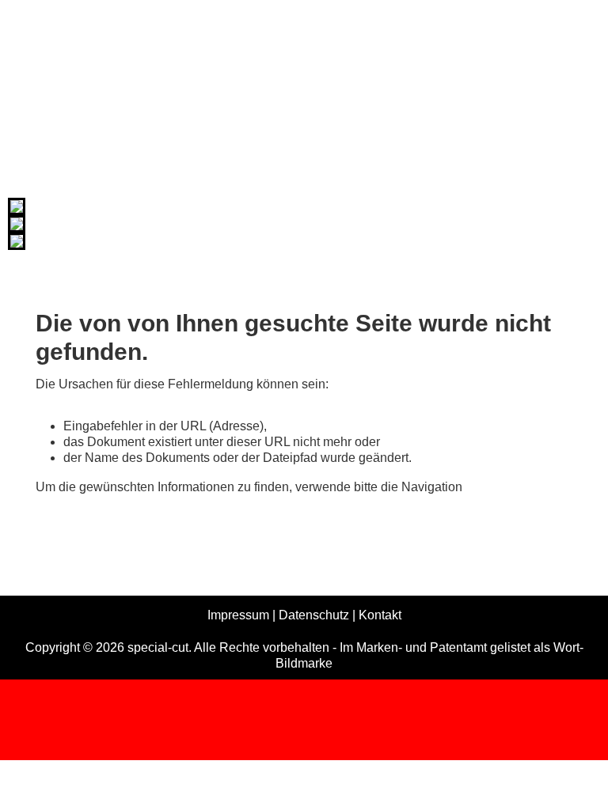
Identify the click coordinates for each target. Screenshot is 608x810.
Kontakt (380, 615)
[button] (572, 774)
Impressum (238, 615)
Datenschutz (314, 615)
